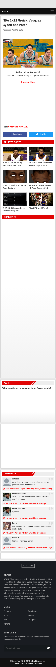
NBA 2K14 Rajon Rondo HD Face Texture (15, 186)
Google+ (31, 620)
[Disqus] (28, 259)
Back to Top (28, 566)
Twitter (43, 134)
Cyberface (13, 127)
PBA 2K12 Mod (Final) (38, 208)
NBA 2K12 (23, 127)
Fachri (15, 523)
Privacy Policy (27, 664)
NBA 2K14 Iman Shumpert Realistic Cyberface (40, 164)
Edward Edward (19, 494)
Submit (7, 615)
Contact (7, 611)
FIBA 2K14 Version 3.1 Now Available (21, 504)
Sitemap (38, 664)
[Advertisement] (27, 3)
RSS (5, 620)
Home (16, 664)
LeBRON (16, 538)
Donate (7, 624)
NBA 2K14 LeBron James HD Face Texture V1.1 (40, 186)
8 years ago (41, 504)
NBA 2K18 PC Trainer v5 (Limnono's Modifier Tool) (26, 548)
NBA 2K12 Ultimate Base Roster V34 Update (14, 209)
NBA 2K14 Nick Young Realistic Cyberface (12, 164)
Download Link (28, 82)
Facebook (17, 134)
